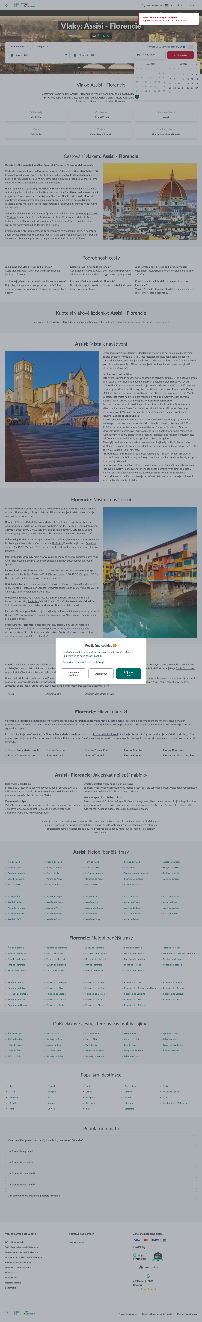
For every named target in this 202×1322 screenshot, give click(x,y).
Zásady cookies (94, 655)
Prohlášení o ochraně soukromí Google (83, 662)
